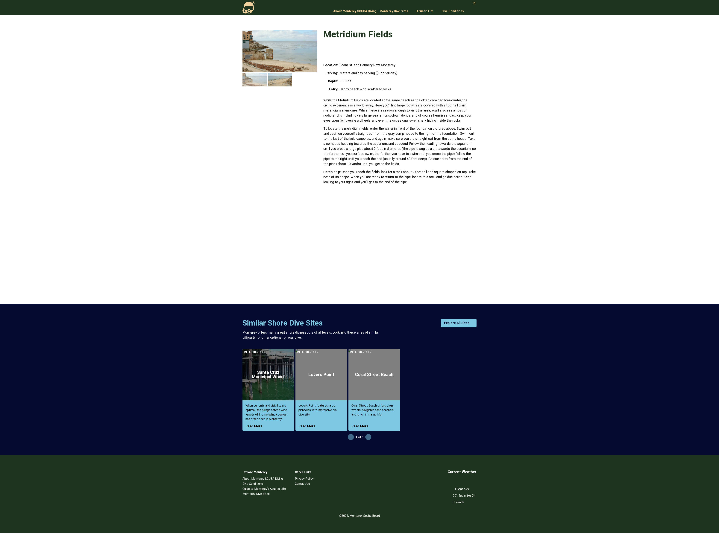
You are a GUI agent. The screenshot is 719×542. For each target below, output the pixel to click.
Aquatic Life (424, 11)
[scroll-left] (351, 437)
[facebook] (326, 51)
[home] (248, 7)
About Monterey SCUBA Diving (355, 11)
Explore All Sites (456, 323)
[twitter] (333, 51)
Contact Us (302, 483)
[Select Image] (254, 79)
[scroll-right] (368, 437)
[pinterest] (340, 51)
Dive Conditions (453, 11)
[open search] (474, 11)
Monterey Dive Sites (394, 11)
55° (475, 3)
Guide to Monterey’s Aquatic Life (264, 489)
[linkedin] (347, 51)
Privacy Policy (304, 478)
